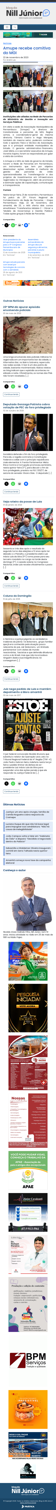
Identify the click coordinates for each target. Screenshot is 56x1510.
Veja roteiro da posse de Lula (22, 501)
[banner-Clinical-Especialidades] (28, 1120)
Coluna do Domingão (17, 596)
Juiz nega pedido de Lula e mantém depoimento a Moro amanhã (27, 690)
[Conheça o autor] (28, 902)
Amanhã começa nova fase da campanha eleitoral (28, 861)
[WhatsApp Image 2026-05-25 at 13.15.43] (28, 1062)
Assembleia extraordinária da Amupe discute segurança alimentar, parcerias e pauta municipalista (38, 246)
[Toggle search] (14, 27)
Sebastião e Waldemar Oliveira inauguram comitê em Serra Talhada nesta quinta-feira (28, 851)
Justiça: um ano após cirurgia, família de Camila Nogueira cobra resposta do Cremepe (27, 815)
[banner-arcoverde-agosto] (28, 282)
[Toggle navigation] (7, 27)
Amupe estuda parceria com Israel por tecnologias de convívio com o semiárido (14, 266)
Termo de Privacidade (28, 1503)
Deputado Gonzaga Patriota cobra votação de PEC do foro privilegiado (27, 406)
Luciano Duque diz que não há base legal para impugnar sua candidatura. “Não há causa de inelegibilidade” (27, 827)
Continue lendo (11, 394)
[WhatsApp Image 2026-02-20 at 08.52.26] (28, 1007)
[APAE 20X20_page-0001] (28, 1170)
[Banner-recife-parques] (28, 961)
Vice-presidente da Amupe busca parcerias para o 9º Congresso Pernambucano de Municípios (14, 244)
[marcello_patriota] (28, 1470)
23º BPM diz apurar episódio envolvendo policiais (21, 308)
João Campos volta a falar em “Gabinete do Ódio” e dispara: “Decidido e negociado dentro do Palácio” (28, 839)
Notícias (7, 43)
